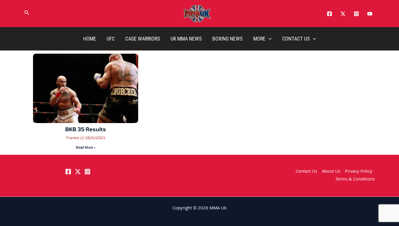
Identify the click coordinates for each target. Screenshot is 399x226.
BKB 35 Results (85, 129)
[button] (27, 13)
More (259, 39)
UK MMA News (186, 39)
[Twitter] (343, 14)
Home (89, 39)
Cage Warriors (142, 39)
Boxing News (227, 39)
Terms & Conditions (355, 179)
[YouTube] (370, 14)
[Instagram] (356, 14)
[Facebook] (329, 14)
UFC (111, 39)
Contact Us (296, 39)
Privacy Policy (358, 172)
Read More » (86, 148)
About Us (331, 172)
